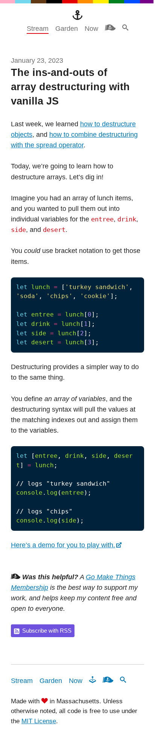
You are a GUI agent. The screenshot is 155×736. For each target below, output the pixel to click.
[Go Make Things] (77, 15)
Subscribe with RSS (46, 631)
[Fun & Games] (92, 679)
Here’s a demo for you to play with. (63, 545)
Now (91, 28)
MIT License (38, 721)
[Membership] (110, 27)
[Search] (125, 27)
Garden (66, 28)
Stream (38, 28)
